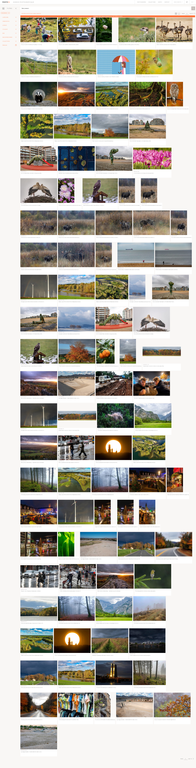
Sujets (160, 2)
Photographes (141, 2)
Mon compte (177, 2)
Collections (152, 2)
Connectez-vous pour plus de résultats (107, 16)
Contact (167, 2)
